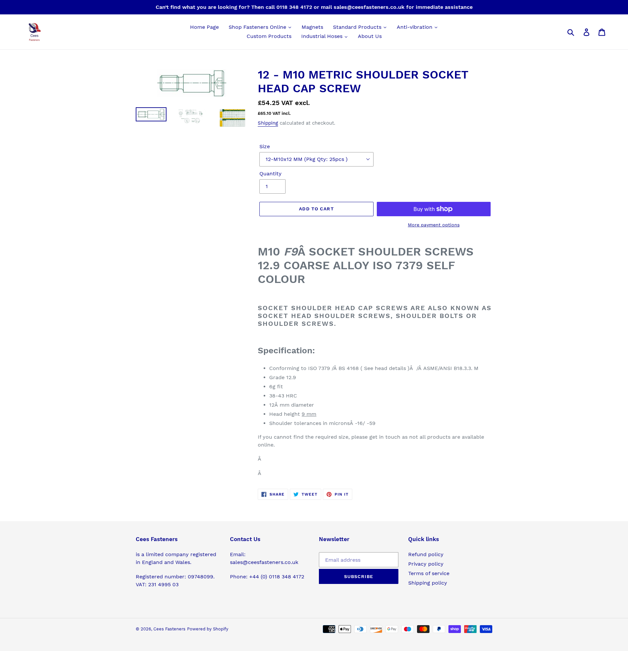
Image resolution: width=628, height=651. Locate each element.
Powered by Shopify (207, 628)
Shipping (268, 123)
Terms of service (428, 573)
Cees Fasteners (169, 628)
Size (264, 146)
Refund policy (426, 554)
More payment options (434, 224)
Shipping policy (427, 583)
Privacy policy (426, 564)
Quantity (270, 173)
